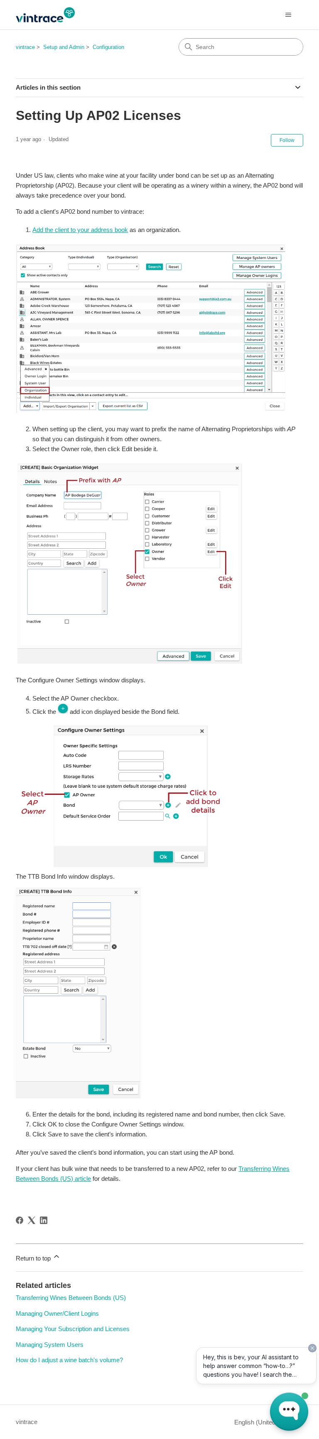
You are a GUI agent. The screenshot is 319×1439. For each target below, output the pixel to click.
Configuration (108, 47)
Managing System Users (49, 1344)
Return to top (34, 1258)
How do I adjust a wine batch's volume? (69, 1359)
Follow (287, 140)
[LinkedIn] (43, 1220)
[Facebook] (19, 1220)
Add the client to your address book (80, 229)
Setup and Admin (63, 47)
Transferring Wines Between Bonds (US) (71, 1297)
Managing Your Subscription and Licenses (73, 1328)
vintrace (25, 47)
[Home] (45, 14)
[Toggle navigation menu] (288, 15)
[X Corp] (31, 1220)
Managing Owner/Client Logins (57, 1313)
